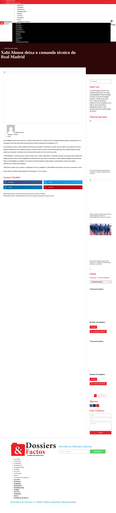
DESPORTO (19, 26)
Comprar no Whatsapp (99, 331)
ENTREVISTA (19, 30)
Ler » (91, 176)
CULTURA (18, 23)
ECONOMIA (19, 28)
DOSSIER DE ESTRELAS (23, 21)
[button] (22, 182)
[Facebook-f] (106, 2)
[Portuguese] (113, 25)
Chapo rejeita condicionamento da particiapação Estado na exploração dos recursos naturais (100, 215)
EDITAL (18, 40)
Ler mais (93, 327)
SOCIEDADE (19, 38)
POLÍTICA (18, 36)
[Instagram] (110, 2)
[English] (112, 21)
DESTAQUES (14, 48)
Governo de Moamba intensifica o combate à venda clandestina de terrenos (100, 172)
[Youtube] (114, 2)
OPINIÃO (18, 34)
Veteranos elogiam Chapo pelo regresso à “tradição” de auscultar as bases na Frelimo (100, 262)
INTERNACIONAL (20, 32)
